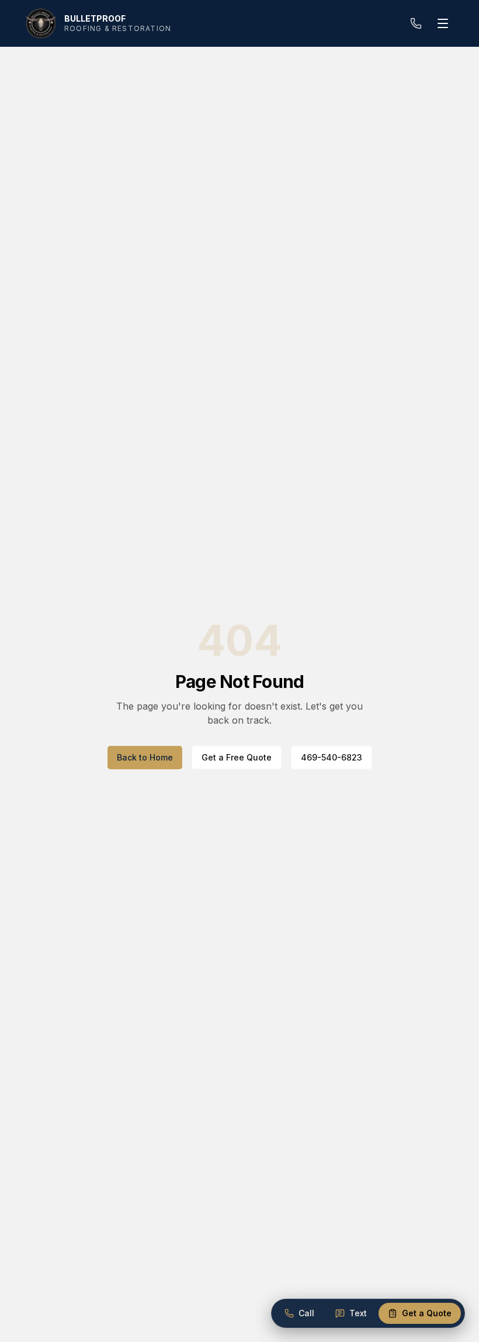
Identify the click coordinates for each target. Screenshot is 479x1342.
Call (306, 1313)
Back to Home (145, 757)
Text (358, 1313)
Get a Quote (427, 1313)
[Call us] (415, 23)
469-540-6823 (331, 757)
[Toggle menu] (442, 23)
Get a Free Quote (237, 757)
